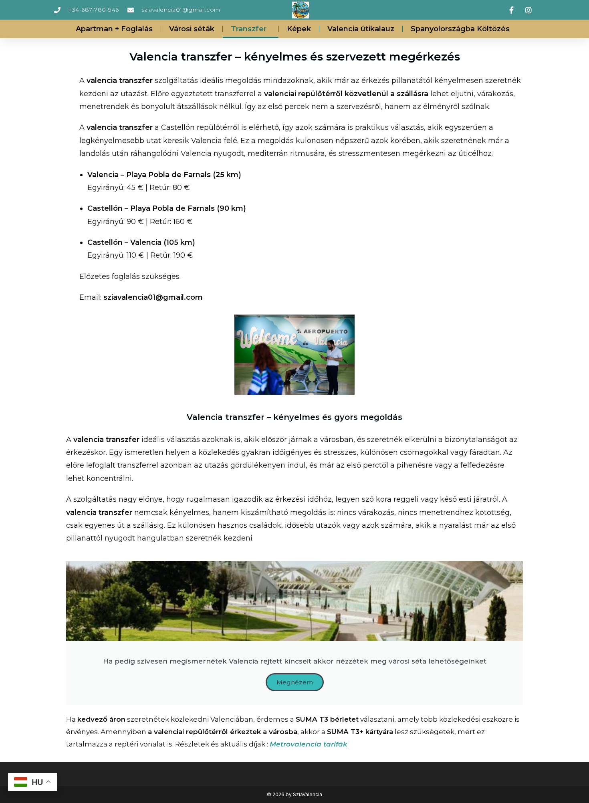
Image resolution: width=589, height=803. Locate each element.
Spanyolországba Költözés (460, 28)
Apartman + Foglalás (114, 28)
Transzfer (248, 28)
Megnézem (294, 682)
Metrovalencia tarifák (308, 744)
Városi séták (191, 28)
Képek (299, 28)
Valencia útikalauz (360, 28)
